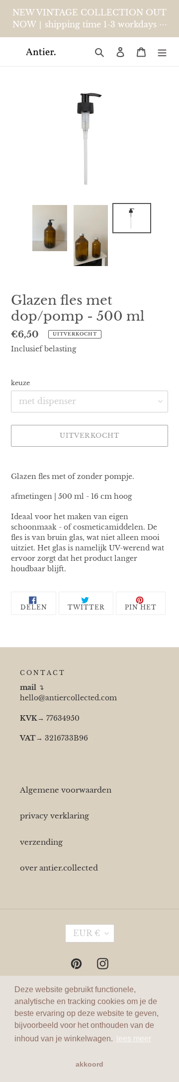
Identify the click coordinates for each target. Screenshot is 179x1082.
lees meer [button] (133, 1038)
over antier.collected (59, 868)
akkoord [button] (89, 1064)
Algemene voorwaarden (65, 790)
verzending (41, 842)
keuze (20, 383)
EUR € (86, 933)
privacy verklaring (54, 815)
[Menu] (162, 52)
